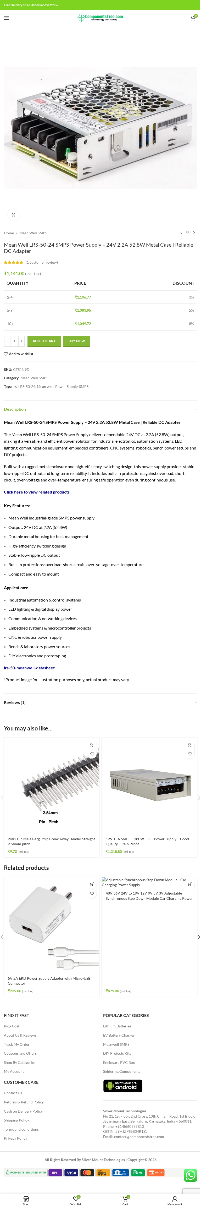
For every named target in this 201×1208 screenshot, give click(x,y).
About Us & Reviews (20, 1035)
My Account (14, 1071)
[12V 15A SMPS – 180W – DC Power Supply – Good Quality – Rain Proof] (149, 785)
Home (9, 233)
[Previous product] (181, 233)
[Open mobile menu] (6, 18)
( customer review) (42, 262)
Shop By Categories (19, 1062)
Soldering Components (121, 1071)
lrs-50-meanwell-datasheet (29, 667)
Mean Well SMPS (33, 233)
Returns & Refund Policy (24, 1102)
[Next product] (194, 233)
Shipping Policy (16, 1120)
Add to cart (44, 341)
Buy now (77, 341)
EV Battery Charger (119, 1035)
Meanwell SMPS (116, 1044)
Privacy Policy (15, 1138)
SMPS (83, 386)
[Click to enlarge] (14, 215)
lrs (15, 386)
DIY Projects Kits (117, 1053)
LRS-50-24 (26, 386)
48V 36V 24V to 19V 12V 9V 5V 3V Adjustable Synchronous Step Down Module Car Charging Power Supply (149, 898)
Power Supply (66, 386)
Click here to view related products (37, 491)
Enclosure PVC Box (119, 1062)
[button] (92, 744)
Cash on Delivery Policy (23, 1111)
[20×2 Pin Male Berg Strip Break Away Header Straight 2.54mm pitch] (51, 785)
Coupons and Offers (20, 1053)
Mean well (45, 386)
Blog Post (11, 1026)
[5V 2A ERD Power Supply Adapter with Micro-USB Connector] (51, 925)
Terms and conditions (21, 1129)
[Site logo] (100, 17)
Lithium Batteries (117, 1026)
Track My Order (17, 1044)
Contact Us (13, 1093)
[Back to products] (188, 233)
